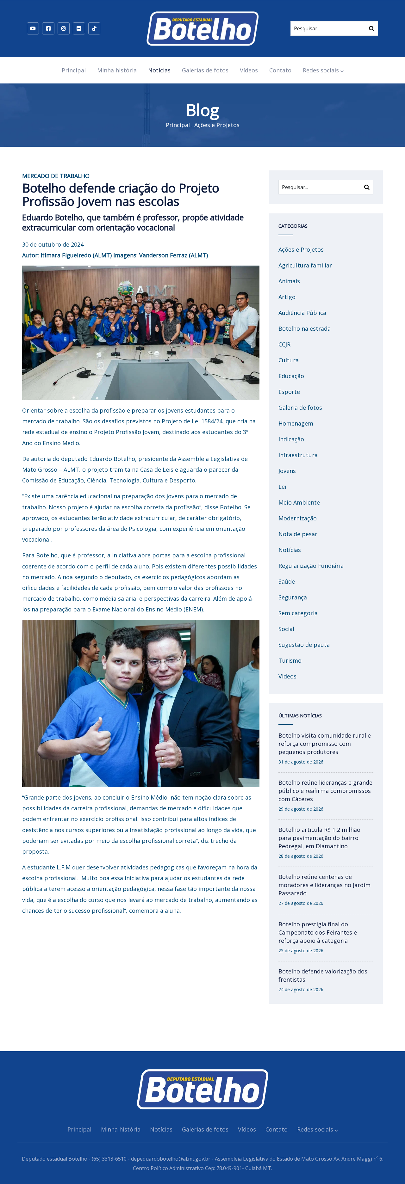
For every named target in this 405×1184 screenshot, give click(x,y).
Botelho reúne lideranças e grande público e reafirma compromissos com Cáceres (325, 791)
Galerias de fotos (205, 70)
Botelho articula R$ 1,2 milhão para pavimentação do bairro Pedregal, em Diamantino (319, 838)
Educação (291, 376)
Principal (74, 70)
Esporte (289, 392)
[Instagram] (64, 28)
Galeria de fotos (300, 407)
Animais (289, 281)
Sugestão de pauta (304, 644)
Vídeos (249, 70)
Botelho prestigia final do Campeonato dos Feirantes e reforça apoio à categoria (317, 932)
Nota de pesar (297, 534)
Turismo (290, 660)
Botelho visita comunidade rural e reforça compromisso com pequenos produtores (324, 744)
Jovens (287, 471)
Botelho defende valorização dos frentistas (322, 975)
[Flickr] (79, 28)
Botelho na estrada (304, 328)
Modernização (297, 518)
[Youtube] (33, 28)
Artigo (287, 297)
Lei (282, 486)
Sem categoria (298, 613)
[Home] (202, 28)
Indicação (291, 439)
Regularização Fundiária (311, 565)
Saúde (286, 581)
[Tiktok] (94, 28)
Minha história (117, 70)
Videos (287, 676)
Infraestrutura (298, 455)
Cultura (288, 360)
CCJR (284, 344)
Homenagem (295, 423)
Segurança (292, 597)
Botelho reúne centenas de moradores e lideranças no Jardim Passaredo (324, 885)
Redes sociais (321, 70)
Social (286, 629)
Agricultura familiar (305, 265)
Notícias (159, 70)
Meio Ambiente (299, 502)
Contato (280, 70)
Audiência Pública (302, 312)
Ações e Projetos (217, 125)
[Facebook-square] (48, 28)
